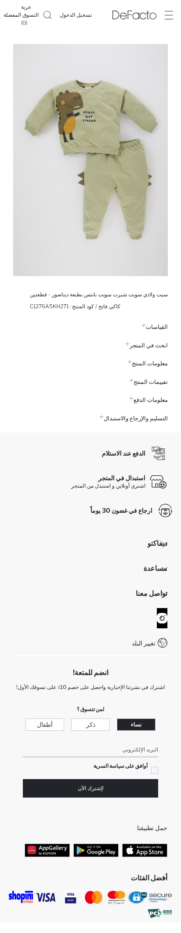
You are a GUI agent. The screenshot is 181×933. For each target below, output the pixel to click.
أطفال (45, 724)
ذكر (90, 724)
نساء (136, 724)
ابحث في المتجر (149, 345)
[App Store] (144, 850)
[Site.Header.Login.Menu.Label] (168, 15)
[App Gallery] (47, 850)
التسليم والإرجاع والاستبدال (136, 418)
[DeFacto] (134, 15)
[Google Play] (96, 850)
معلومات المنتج (150, 363)
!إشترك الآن (91, 788)
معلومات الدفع (151, 399)
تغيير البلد (144, 643)
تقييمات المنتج (151, 381)
